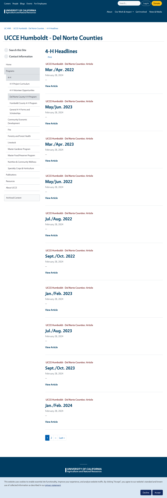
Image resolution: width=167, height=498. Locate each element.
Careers (7, 3)
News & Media (155, 11)
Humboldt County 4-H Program (23, 103)
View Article (51, 86)
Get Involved (141, 11)
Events (29, 3)
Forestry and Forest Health (19, 136)
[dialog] (83, 487)
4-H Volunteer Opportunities (22, 90)
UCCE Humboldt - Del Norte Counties (28, 28)
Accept (158, 492)
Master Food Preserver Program (21, 155)
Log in (146, 3)
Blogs (22, 3)
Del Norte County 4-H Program (23, 96)
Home (8, 64)
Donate (156, 3)
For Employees (40, 3)
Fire (9, 129)
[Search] (139, 3)
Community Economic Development (17, 121)
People (15, 3)
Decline (146, 492)
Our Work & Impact (123, 11)
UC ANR (7, 28)
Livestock (12, 142)
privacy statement (53, 485)
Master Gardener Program (19, 149)
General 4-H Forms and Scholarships (20, 111)
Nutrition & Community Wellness (22, 161)
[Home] (20, 12)
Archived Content (13, 197)
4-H (9, 77)
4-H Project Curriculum (20, 83)
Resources (10, 181)
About (109, 11)
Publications (11, 174)
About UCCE (11, 187)
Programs (10, 71)
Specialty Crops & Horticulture (21, 168)
